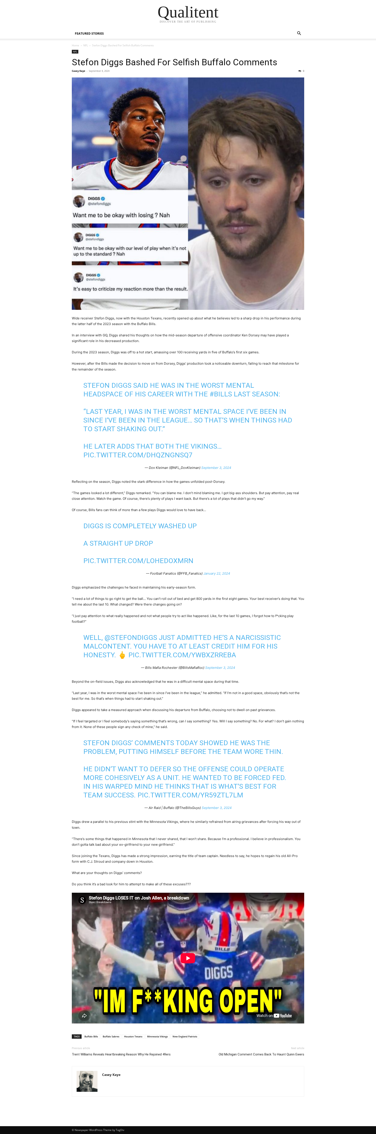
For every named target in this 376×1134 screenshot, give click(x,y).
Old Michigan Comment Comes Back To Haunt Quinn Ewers (261, 1054)
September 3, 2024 (216, 468)
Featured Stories (89, 33)
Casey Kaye (78, 70)
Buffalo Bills (91, 1036)
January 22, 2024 (216, 573)
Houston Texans (133, 1036)
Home (75, 45)
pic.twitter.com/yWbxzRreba (182, 655)
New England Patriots (185, 1036)
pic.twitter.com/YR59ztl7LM (190, 795)
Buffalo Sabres (111, 1036)
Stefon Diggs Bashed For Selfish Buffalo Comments (174, 62)
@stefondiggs (130, 637)
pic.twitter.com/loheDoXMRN (138, 561)
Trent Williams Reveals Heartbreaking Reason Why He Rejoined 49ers (121, 1054)
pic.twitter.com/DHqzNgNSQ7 (138, 455)
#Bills (221, 394)
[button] (299, 34)
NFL (85, 45)
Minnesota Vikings (157, 1036)
